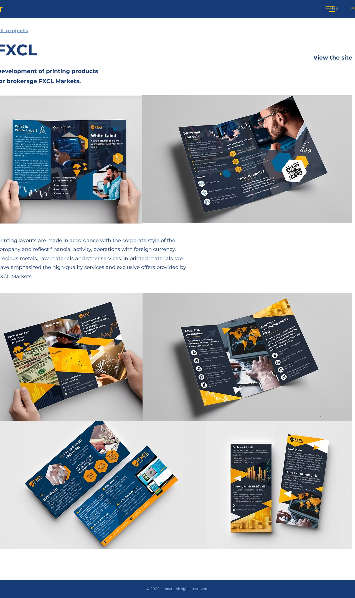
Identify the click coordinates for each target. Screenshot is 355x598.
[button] (330, 9)
